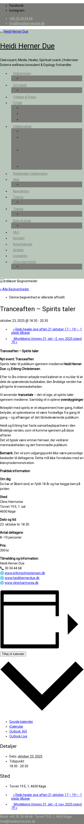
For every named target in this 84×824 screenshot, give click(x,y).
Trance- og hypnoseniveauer (45, 202)
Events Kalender (36, 78)
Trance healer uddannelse (43, 131)
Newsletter (21, 191)
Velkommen (22, 73)
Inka (16, 179)
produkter (20, 256)
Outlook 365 (18, 731)
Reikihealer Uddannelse (30, 173)
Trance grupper (35, 214)
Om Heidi (19, 85)
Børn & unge (22, 220)
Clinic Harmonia (24, 262)
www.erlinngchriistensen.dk (25, 573)
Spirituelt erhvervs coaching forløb (49, 108)
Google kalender (21, 722)
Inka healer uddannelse (41, 184)
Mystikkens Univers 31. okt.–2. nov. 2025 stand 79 (46, 340)
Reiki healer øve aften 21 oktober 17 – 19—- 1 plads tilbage (46, 331)
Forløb (17, 103)
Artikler (18, 250)
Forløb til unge (34, 225)
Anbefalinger (34, 90)
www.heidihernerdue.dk (22, 578)
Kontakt (18, 238)
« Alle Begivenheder (14, 289)
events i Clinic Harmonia (41, 266)
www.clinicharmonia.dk (21, 583)
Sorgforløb (32, 113)
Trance (18, 197)
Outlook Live (18, 736)
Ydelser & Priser (24, 97)
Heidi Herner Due (27, 45)
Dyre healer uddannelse (41, 166)
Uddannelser (22, 126)
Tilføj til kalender (13, 654)
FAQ (16, 232)
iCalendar (16, 726)
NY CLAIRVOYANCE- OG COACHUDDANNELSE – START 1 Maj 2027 (49, 140)
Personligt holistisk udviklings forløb (50, 119)
